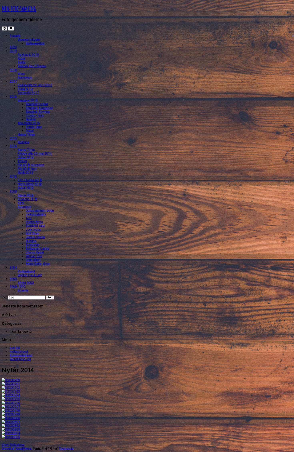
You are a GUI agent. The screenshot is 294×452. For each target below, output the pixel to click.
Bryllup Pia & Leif (30, 275)
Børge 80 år (26, 195)
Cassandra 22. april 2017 (35, 85)
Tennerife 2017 (28, 93)
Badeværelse (35, 43)
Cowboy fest (35, 115)
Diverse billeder (29, 39)
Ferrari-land (34, 127)
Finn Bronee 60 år (30, 180)
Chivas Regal (35, 252)
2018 (13, 70)
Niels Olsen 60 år (30, 184)
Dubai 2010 (26, 188)
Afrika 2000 (26, 283)
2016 (13, 96)
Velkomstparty (36, 214)
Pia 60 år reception (31, 165)
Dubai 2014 (26, 157)
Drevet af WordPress (16, 448)
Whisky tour (34, 256)
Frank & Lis (25, 89)
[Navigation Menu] (11, 28)
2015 (13, 138)
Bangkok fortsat (37, 104)
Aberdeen (24, 207)
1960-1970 (17, 286)
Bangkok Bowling (38, 112)
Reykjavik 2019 (28, 55)
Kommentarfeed (21, 355)
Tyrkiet (22, 161)
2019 (13, 51)
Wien (21, 74)
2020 (13, 47)
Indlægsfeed (19, 351)
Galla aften (33, 260)
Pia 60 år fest (27, 169)
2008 (13, 191)
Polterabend (26, 271)
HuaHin (31, 119)
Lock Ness (33, 229)
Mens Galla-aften (38, 264)
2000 (13, 279)
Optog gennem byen (40, 210)
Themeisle (66, 448)
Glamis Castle (35, 237)
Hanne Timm (26, 134)
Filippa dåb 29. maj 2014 (35, 153)
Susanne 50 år (27, 199)
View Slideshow (13, 445)
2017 (13, 81)
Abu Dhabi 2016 (29, 123)
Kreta (21, 58)
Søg (4, 297)
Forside (15, 36)
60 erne (23, 290)
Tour (29, 218)
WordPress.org (20, 359)
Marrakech (25, 77)
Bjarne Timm (26, 150)
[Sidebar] (4, 28)
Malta (21, 62)
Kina (21, 203)
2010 (13, 176)
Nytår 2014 (25, 172)
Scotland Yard (35, 226)
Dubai (30, 131)
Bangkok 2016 (28, 100)
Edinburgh (32, 245)
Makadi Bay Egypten (32, 66)
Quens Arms (34, 222)
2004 (13, 267)
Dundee (31, 241)
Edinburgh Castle (37, 248)
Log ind (15, 348)
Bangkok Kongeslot (39, 108)
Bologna (23, 142)
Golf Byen (32, 233)
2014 (13, 146)
